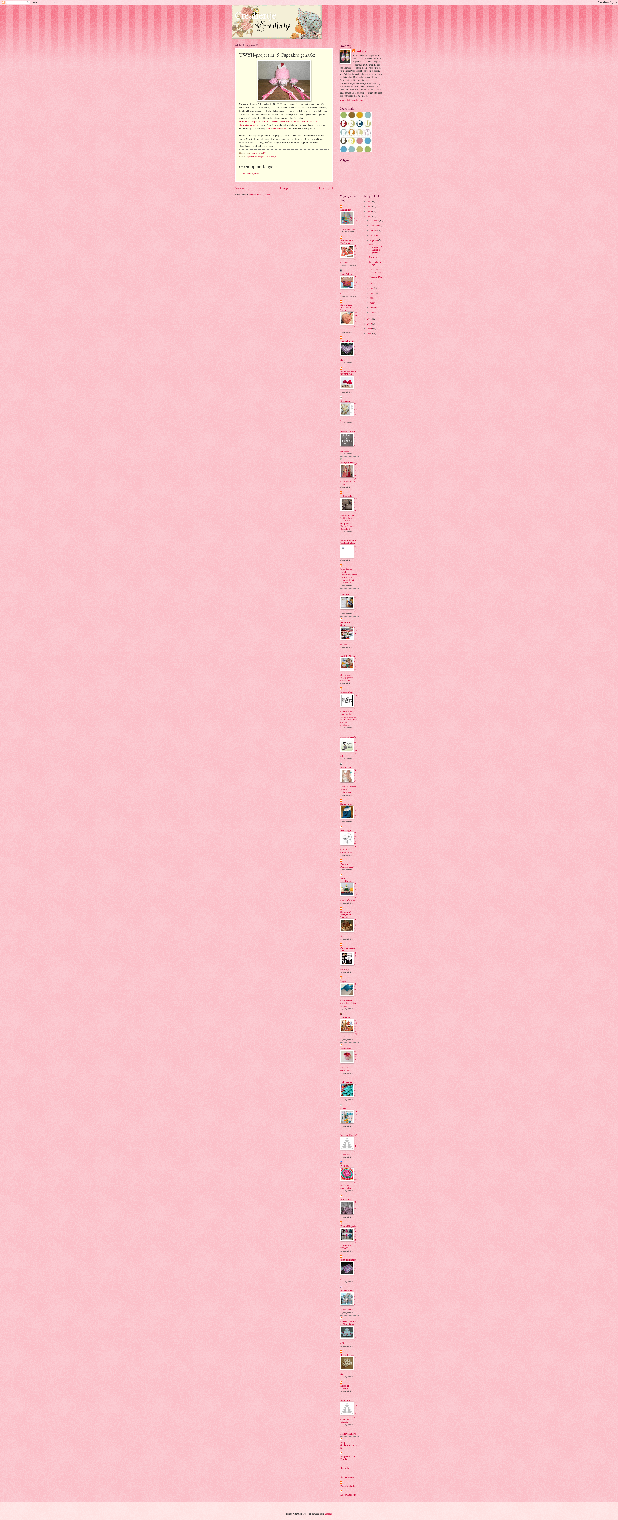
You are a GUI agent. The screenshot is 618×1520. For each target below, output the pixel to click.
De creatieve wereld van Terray (346, 307)
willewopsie (345, 1199)
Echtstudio (345, 1048)
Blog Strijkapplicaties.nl (348, 1445)
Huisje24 (344, 1385)
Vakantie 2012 (375, 276)
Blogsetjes (345, 1468)
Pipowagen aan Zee (347, 949)
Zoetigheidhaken (348, 1485)
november (374, 225)
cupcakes (250, 156)
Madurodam (374, 257)
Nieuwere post (244, 188)
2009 (369, 328)
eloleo (343, 1108)
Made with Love (348, 1433)
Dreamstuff (345, 401)
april (372, 297)
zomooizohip (346, 692)
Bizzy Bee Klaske (348, 431)
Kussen (355, 1206)
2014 (369, 206)
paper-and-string (345, 624)
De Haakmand (347, 1476)
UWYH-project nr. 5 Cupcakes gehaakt (375, 248)
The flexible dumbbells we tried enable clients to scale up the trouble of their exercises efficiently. (348, 710)
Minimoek (345, 1017)
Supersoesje (346, 804)
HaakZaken (346, 274)
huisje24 (344, 1388)
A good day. (355, 1090)
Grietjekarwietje (348, 340)
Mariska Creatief (348, 1135)
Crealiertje (255, 14)
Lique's (343, 981)
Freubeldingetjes (348, 1226)
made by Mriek (347, 655)
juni (372, 287)
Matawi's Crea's (348, 736)
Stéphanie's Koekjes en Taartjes (345, 914)
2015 (369, 201)
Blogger (328, 1513)
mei (372, 292)
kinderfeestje (270, 156)
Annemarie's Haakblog (346, 242)
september (375, 235)
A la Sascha (345, 767)
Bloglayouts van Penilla (347, 1458)
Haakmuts (345, 209)
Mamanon (345, 1400)
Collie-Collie (346, 496)
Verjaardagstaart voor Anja (376, 271)
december (374, 220)
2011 (369, 318)
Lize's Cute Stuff (348, 1494)
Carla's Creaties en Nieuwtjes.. (348, 1323)
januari (373, 312)
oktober (373, 230)
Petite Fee (344, 1166)
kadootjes (259, 156)
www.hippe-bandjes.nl (275, 128)
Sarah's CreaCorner (346, 880)
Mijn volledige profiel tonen (352, 99)
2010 (369, 323)
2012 (369, 216)
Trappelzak (355, 812)
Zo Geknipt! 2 (355, 1117)
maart (373, 302)
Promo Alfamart (347, 866)
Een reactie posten (251, 173)
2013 (369, 211)
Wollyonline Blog (348, 462)
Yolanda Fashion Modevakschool (348, 542)
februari (374, 307)
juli (372, 282)
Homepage (285, 188)
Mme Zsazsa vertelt (346, 570)
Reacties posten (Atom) (259, 194)
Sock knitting (355, 604)
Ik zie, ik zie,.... (347, 1354)
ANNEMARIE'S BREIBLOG (348, 373)
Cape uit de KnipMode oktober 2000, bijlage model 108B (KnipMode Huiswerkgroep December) (348, 513)
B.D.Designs (346, 830)
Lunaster (344, 594)
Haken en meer (347, 1082)
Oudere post (325, 188)
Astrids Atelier (347, 1290)
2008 (369, 333)
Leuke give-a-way (375, 263)
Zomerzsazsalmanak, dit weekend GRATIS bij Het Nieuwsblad (348, 578)
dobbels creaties (348, 1259)
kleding (355, 549)
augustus (374, 240)
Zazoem (344, 864)
